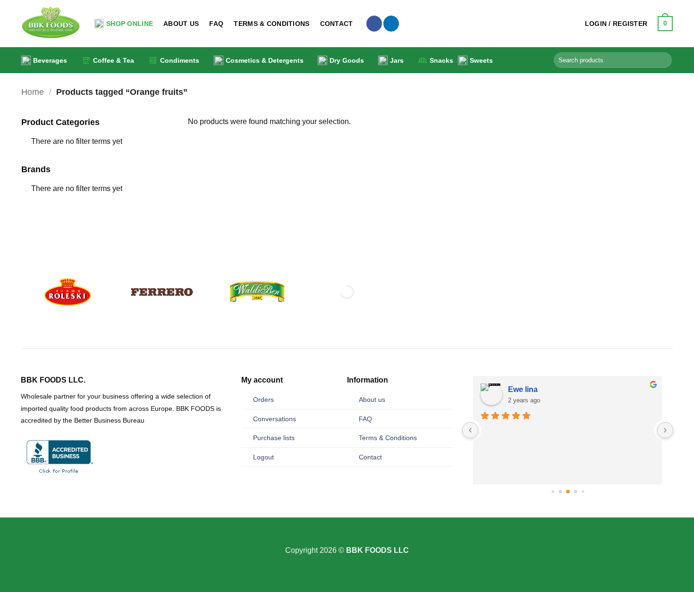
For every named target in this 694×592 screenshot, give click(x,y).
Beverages (50, 60)
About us (372, 399)
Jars (397, 60)
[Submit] (663, 60)
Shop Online (129, 23)
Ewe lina (523, 389)
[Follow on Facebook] (374, 24)
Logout (263, 457)
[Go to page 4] (575, 491)
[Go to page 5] (583, 492)
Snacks (441, 60)
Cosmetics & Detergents (265, 60)
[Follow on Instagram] (347, 538)
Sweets (481, 60)
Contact (336, 23)
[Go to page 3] (568, 492)
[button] (616, 23)
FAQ (216, 23)
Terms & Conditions (271, 23)
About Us (181, 23)
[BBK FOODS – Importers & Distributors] (50, 23)
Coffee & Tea (113, 60)
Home (32, 92)
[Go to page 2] (560, 491)
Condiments (179, 60)
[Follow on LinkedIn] (391, 24)
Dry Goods (347, 60)
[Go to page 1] (552, 492)
